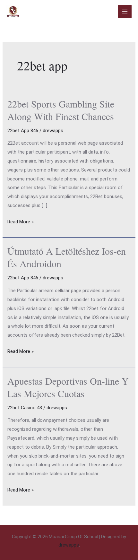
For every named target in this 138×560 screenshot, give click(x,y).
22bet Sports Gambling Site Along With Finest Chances (60, 110)
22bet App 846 (22, 130)
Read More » (20, 221)
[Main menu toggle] (125, 12)
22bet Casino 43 (24, 408)
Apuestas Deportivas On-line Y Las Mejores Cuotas (68, 387)
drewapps (68, 545)
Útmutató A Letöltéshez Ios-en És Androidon (66, 257)
